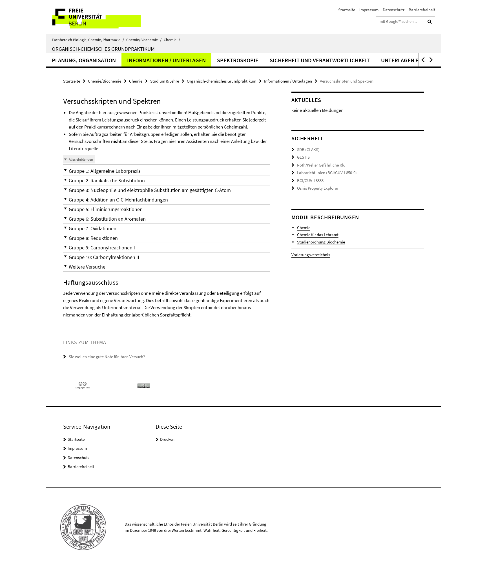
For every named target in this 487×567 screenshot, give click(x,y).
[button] (422, 60)
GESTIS (303, 157)
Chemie (172, 40)
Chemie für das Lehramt (317, 234)
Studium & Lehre (164, 81)
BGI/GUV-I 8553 (310, 180)
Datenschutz (393, 9)
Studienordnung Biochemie (321, 242)
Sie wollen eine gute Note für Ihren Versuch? (107, 356)
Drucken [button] (167, 439)
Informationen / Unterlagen (166, 60)
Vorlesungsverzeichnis (310, 254)
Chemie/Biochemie (143, 40)
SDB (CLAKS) (308, 149)
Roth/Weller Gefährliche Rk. (321, 165)
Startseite (346, 9)
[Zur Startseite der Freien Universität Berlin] (93, 17)
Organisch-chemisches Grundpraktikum (103, 48)
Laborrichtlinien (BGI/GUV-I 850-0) (327, 172)
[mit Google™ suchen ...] (429, 21)
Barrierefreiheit (422, 9)
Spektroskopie (237, 60)
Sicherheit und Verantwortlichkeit (320, 60)
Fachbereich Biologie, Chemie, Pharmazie (88, 40)
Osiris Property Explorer (317, 188)
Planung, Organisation (84, 60)
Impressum (368, 9)
